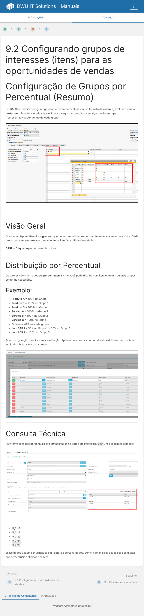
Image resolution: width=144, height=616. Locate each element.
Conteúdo (108, 17)
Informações (36, 17)
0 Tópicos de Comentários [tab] (20, 595)
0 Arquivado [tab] (48, 595)
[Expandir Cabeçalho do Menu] (134, 6)
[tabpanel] (72, 606)
